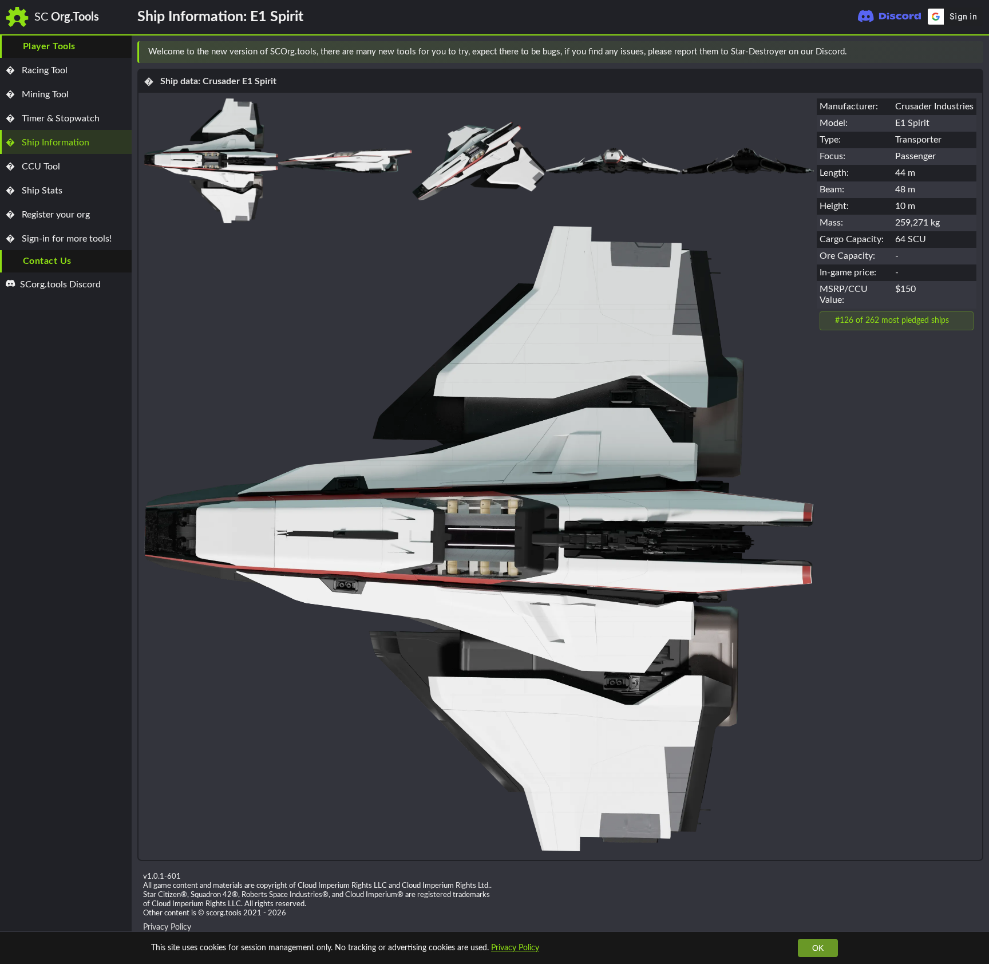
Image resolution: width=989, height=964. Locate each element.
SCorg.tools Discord (59, 284)
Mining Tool (37, 94)
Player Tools (49, 46)
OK (818, 948)
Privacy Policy (515, 947)
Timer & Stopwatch (53, 118)
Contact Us (47, 261)
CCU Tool (33, 166)
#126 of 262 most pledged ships (892, 320)
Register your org (48, 214)
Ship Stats (34, 190)
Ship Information (47, 142)
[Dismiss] (969, 52)
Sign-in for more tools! (59, 238)
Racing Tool (37, 70)
